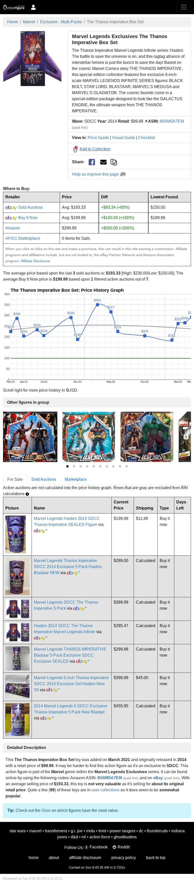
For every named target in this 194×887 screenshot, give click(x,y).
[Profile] (33, 7)
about (54, 857)
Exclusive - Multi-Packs (61, 22)
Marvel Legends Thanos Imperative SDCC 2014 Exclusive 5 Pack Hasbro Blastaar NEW (68, 566)
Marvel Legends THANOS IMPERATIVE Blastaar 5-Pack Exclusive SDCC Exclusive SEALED (70, 655)
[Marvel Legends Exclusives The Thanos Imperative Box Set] (32, 58)
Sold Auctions (30, 207)
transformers (56, 831)
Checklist (146, 138)
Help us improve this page (96, 174)
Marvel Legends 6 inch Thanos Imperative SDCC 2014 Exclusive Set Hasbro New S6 (71, 684)
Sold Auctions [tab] (43, 479)
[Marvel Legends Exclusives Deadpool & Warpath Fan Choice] (30, 437)
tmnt (102, 831)
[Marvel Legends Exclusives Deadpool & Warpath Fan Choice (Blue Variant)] (88, 437)
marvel (35, 831)
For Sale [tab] (15, 479)
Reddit (124, 847)
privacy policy (123, 857)
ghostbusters (125, 837)
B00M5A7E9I (172, 121)
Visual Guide (123, 138)
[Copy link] (114, 162)
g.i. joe (77, 831)
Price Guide (98, 138)
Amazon (12, 228)
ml (84, 837)
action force (99, 837)
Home (12, 22)
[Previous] (8, 436)
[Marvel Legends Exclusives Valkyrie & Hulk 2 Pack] (147, 437)
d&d (74, 837)
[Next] (185, 436)
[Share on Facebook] (91, 162)
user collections (105, 790)
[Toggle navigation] (184, 7)
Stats (46, 810)
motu (90, 831)
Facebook (99, 847)
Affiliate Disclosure (35, 261)
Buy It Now (27, 218)
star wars (18, 831)
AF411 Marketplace (22, 238)
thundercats (157, 831)
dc (141, 831)
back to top (155, 857)
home (34, 857)
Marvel (29, 22)
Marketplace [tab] (76, 479)
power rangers (122, 831)
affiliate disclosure (85, 857)
